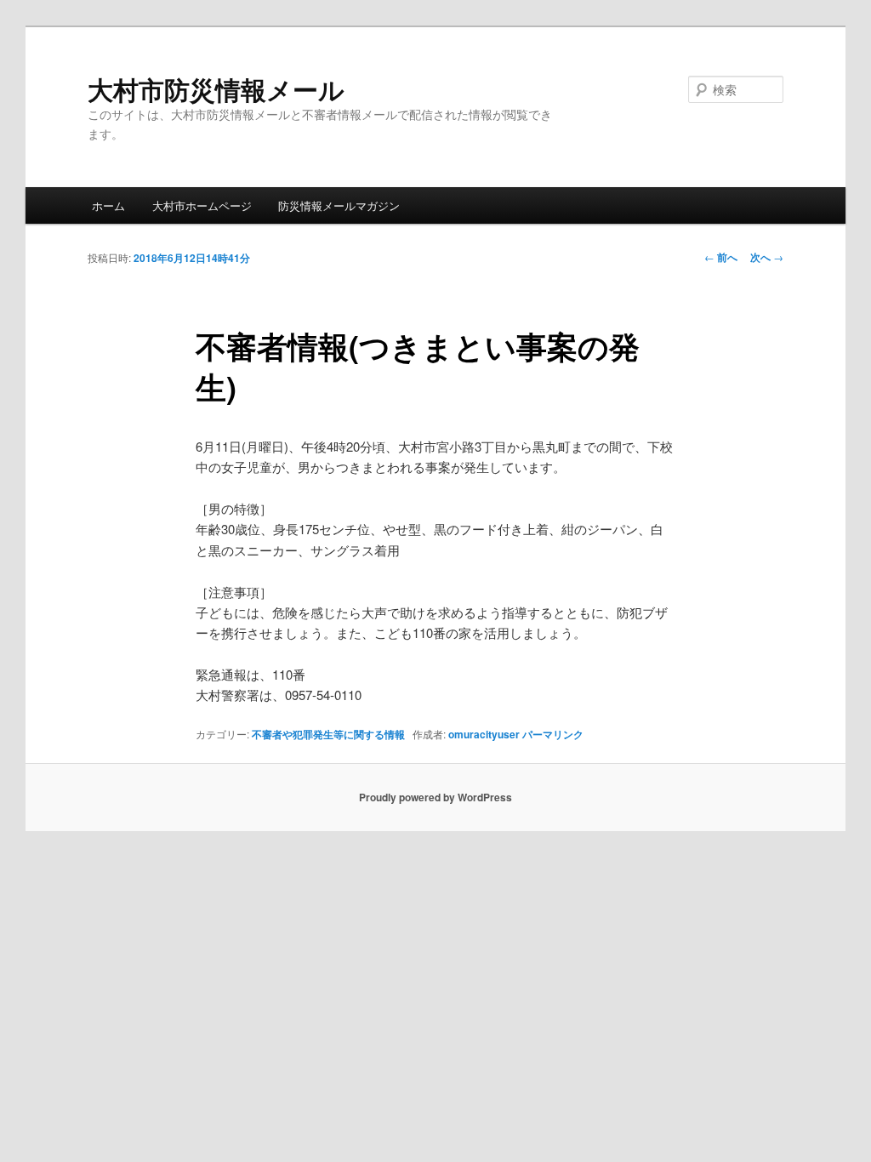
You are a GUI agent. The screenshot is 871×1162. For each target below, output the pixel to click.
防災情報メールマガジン (339, 205)
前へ (720, 257)
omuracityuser (484, 734)
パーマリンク (553, 734)
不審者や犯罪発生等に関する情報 (328, 734)
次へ (766, 257)
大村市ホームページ (202, 205)
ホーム (108, 205)
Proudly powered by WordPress (435, 797)
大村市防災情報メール (216, 89)
